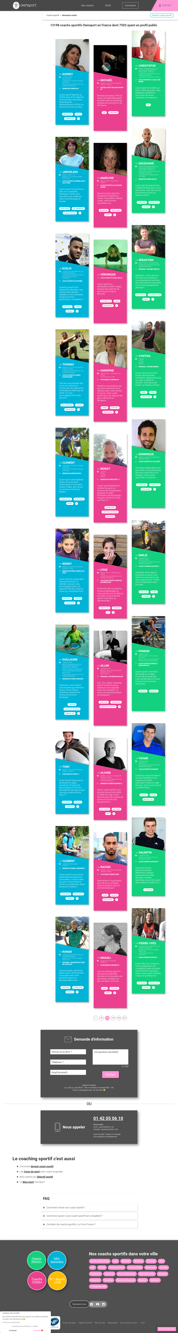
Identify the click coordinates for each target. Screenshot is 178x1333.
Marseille (126, 1261)
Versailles (108, 1280)
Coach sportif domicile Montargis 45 (147, 664)
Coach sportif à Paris (100, 1261)
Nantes (102, 1267)
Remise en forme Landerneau (73, 868)
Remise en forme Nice (70, 88)
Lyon (115, 1261)
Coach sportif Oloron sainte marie (71, 376)
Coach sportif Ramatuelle (111, 278)
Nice (161, 1261)
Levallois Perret (134, 1267)
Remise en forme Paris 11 (109, 479)
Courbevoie (95, 1274)
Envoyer (110, 1074)
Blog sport (28, 1182)
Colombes (109, 1274)
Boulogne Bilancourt (125, 1280)
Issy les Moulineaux (126, 1274)
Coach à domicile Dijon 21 (148, 566)
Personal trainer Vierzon (148, 269)
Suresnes (162, 1274)
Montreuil (155, 1280)
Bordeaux (138, 1261)
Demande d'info (168, 1329)
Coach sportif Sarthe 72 (148, 862)
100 (113, 1018)
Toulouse (151, 1261)
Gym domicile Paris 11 (70, 774)
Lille (92, 1267)
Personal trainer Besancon (111, 676)
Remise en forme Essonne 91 (111, 783)
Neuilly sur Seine (117, 1267)
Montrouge (150, 1267)
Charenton (95, 1280)
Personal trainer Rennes (148, 367)
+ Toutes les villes (98, 1286)
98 (101, 1018)
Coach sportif (53, 15)
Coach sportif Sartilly (147, 957)
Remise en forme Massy (147, 179)
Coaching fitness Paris (109, 874)
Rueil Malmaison (147, 1274)
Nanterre (142, 1280)
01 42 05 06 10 (108, 1118)
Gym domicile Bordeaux (109, 380)
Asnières (163, 1267)
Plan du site (100, 1323)
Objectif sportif (45, 1176)
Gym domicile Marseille (109, 965)
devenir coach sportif (42, 1166)
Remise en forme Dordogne (72, 679)
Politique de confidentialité (10, 1322)
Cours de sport (32, 1171)
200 (118, 1018)
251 (124, 1018)
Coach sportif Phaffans (148, 769)
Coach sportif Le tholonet (149, 461)
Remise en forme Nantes (71, 473)
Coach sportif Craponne (72, 281)
